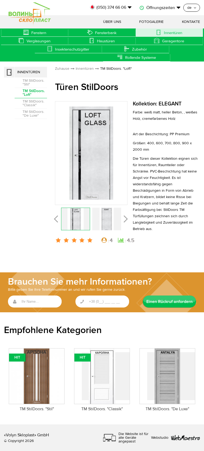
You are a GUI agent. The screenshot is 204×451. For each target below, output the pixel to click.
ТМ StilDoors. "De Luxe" (33, 113)
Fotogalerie (151, 22)
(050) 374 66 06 (111, 7)
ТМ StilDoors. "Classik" (33, 103)
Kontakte (191, 22)
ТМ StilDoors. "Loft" (34, 93)
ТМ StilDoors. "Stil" (33, 82)
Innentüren (28, 72)
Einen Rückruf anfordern (169, 301)
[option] (91, 153)
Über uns (112, 22)
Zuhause (62, 69)
